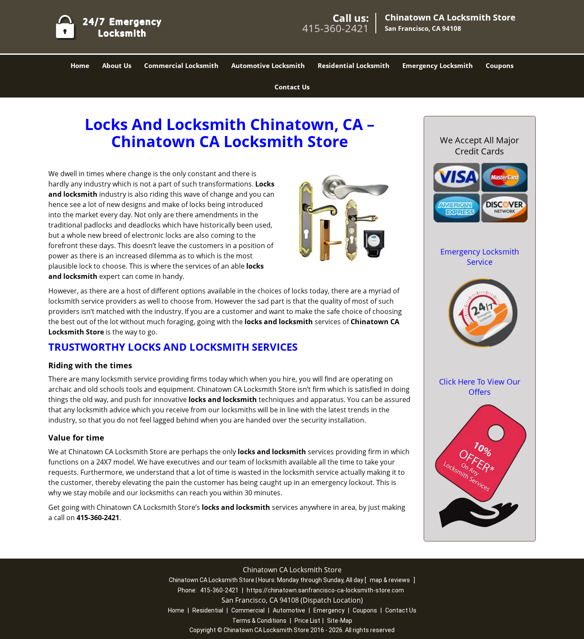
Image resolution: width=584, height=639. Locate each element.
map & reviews (390, 580)
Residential (207, 610)
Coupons (499, 65)
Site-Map (339, 620)
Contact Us (292, 87)
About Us (116, 65)
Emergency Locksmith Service (479, 256)
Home (80, 65)
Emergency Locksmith (437, 65)
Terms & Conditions (259, 620)
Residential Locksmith (353, 65)
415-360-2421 (335, 28)
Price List (307, 620)
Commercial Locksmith (181, 65)
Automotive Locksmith (268, 65)
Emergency (329, 610)
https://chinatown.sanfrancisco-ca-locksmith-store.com (325, 590)
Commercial (248, 610)
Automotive (289, 610)
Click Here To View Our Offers (479, 386)
